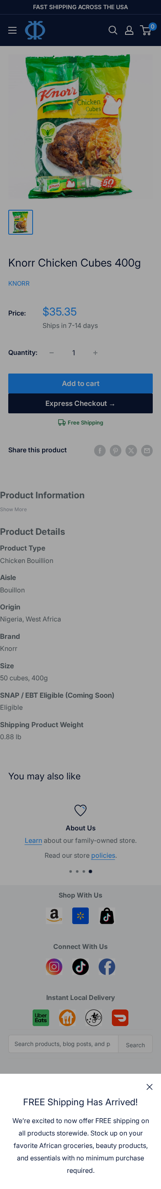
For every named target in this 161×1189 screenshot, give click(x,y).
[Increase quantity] (95, 353)
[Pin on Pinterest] (115, 450)
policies (23, 856)
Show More (13, 509)
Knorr (19, 283)
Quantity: (23, 352)
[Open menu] (12, 30)
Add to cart (80, 383)
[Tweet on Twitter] (131, 450)
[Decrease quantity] (51, 353)
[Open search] (113, 30)
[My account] (129, 30)
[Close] (150, 1086)
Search (135, 1044)
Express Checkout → (80, 403)
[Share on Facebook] (100, 450)
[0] (146, 30)
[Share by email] (147, 450)
